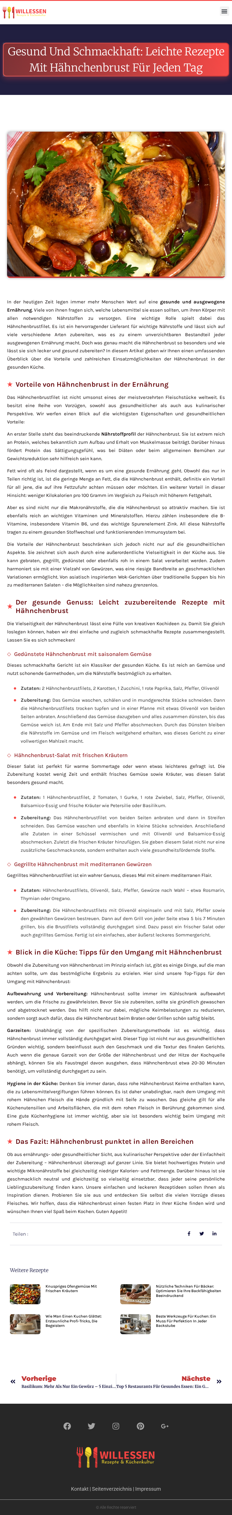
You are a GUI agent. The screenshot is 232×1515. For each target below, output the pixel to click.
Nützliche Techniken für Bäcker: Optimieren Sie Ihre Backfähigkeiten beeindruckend (188, 1291)
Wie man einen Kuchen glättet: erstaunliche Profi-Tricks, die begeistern (74, 1321)
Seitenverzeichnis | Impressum (126, 1489)
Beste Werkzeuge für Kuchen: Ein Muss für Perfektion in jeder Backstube (186, 1321)
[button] (224, 11)
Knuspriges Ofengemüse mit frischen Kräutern (71, 1289)
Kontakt (80, 1489)
